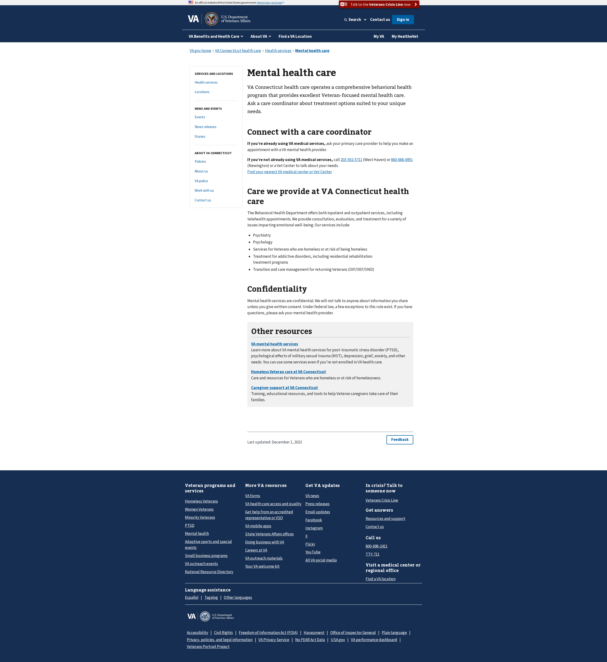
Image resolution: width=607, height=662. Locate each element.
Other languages (238, 597)
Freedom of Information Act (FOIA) (268, 632)
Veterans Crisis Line (382, 500)
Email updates (317, 511)
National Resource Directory (209, 571)
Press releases (317, 503)
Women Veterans (199, 509)
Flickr (310, 544)
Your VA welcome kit (262, 566)
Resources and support (385, 518)
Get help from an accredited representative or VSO (269, 514)
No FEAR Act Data (310, 639)
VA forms (252, 495)
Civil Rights (223, 632)
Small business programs (206, 555)
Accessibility (197, 632)
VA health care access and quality (273, 503)
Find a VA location (380, 578)
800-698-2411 (376, 546)
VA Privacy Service (273, 639)
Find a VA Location (295, 36)
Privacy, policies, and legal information (220, 639)
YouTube (313, 552)
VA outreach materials (264, 558)
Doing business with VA (264, 542)
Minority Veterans (200, 517)
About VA (259, 36)
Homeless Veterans (201, 501)
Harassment (314, 632)
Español (191, 597)
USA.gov (338, 639)
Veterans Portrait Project (208, 646)
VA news (312, 495)
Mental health (197, 533)
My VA (379, 36)
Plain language (394, 632)
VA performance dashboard (374, 639)
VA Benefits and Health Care (214, 36)
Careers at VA (256, 550)
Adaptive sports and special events (208, 544)
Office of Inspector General (353, 632)
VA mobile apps (258, 526)
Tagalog (211, 597)
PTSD (189, 525)
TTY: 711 (372, 554)
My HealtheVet (405, 36)
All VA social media (321, 560)
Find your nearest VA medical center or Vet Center (289, 171)
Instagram (314, 528)
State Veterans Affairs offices (269, 534)
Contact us (380, 19)
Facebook (313, 520)
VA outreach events (201, 563)
